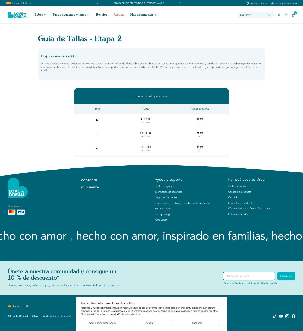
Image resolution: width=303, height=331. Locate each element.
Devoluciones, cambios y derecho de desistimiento (182, 203)
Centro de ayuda (163, 186)
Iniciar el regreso (163, 208)
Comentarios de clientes (241, 203)
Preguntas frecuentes (166, 197)
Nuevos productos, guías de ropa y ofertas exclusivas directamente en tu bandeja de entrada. (64, 285)
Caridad (232, 197)
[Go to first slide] (180, 3)
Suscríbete (286, 276)
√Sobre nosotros (237, 186)
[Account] (279, 14)
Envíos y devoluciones (286, 3)
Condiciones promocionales (58, 316)
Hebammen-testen (238, 214)
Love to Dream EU (20, 316)
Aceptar (150, 323)
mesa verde (161, 220)
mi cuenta (90, 187)
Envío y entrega (163, 214)
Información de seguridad (168, 192)
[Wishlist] (286, 14)
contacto (89, 180)
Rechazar (197, 323)
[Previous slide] (98, 3)
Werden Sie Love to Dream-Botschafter (249, 208)
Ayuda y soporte (258, 3)
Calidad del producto (239, 192)
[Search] (269, 15)
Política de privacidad (129, 314)
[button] (41, 15)
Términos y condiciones (245, 283)
